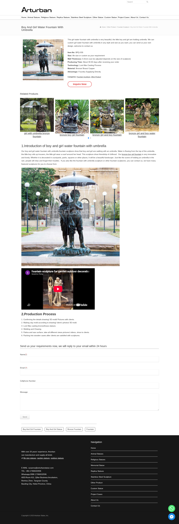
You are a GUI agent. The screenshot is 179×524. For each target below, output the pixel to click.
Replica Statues (63, 17)
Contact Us (144, 17)
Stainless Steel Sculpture (81, 17)
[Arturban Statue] (36, 12)
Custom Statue (110, 17)
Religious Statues (48, 17)
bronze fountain (74, 429)
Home (23, 17)
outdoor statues (57, 458)
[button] (156, 119)
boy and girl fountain (32, 429)
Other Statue (98, 17)
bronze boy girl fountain (131, 154)
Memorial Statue (97, 465)
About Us (134, 17)
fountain (90, 429)
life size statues (29, 458)
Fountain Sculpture (83, 77)
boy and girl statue (54, 429)
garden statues (43, 458)
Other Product (96, 77)
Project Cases (123, 17)
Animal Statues (34, 17)
